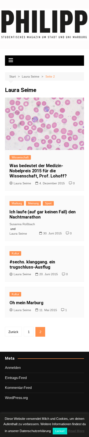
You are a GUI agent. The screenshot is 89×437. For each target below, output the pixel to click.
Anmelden (13, 368)
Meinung (33, 203)
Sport (48, 203)
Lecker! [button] (60, 431)
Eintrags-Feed (16, 378)
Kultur (15, 253)
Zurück (13, 332)
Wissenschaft (20, 157)
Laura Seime (22, 183)
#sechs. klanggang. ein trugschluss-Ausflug (32, 264)
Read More (76, 431)
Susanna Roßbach (22, 224)
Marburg (17, 203)
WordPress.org (16, 398)
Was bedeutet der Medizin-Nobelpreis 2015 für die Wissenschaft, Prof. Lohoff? (38, 171)
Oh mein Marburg (26, 302)
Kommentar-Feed (18, 388)
